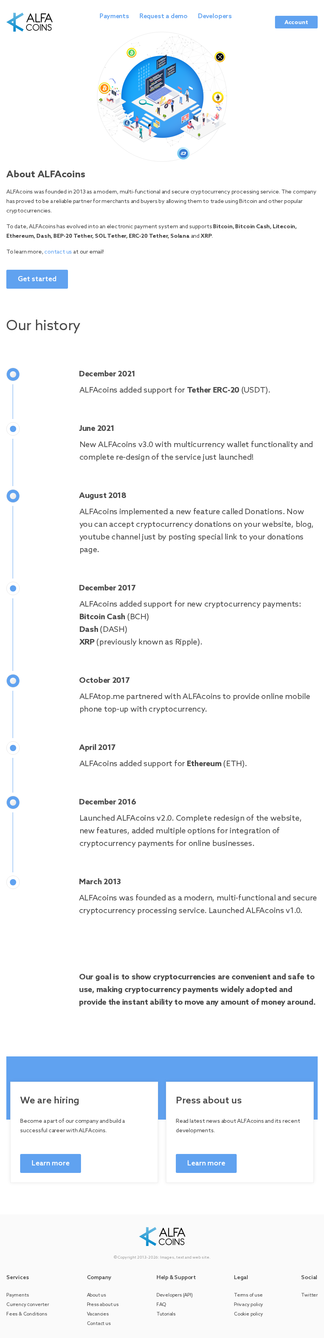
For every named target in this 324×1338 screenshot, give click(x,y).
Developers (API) (174, 1295)
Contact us (99, 1324)
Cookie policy (248, 1314)
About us (96, 1295)
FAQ (161, 1305)
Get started (37, 279)
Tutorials (165, 1314)
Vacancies (98, 1314)
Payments (114, 16)
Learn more (51, 1163)
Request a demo (163, 16)
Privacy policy (248, 1305)
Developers (215, 16)
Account (296, 22)
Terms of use (248, 1295)
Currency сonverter (27, 1305)
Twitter (309, 1295)
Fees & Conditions (26, 1314)
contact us (58, 252)
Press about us (103, 1305)
